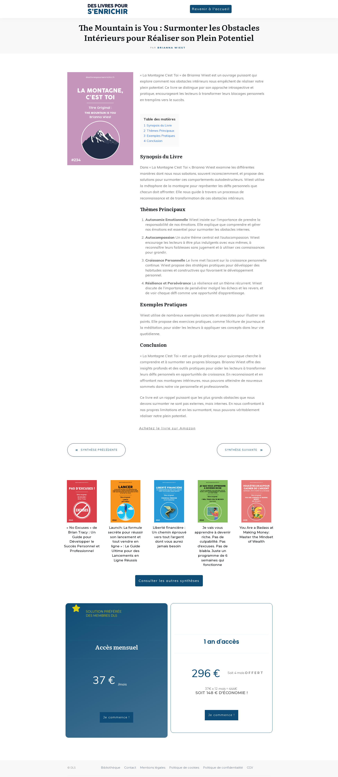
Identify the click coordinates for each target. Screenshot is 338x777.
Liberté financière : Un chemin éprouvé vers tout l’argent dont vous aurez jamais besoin (169, 537)
